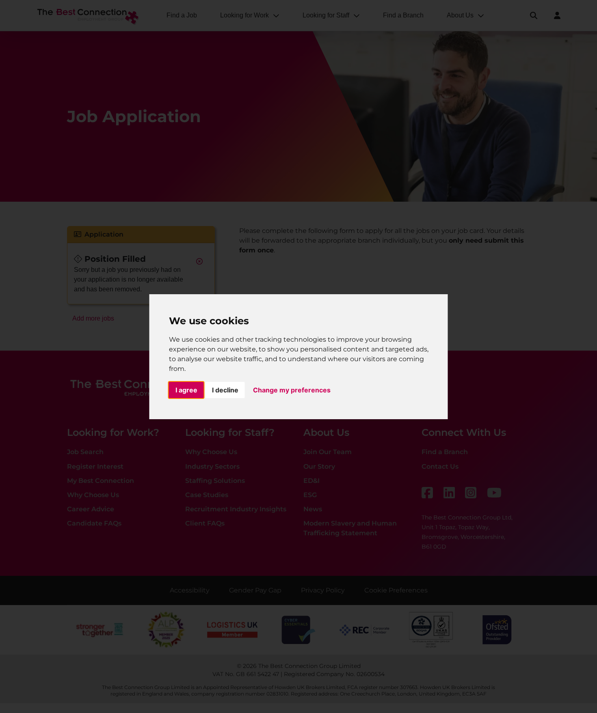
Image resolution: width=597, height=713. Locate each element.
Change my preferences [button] (292, 390)
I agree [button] (186, 390)
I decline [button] (225, 390)
